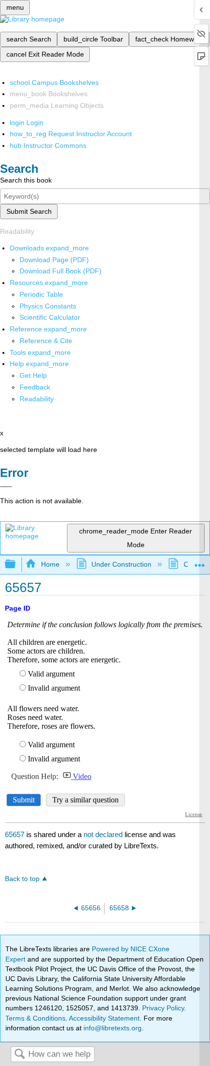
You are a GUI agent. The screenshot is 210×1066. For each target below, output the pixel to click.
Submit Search (29, 211)
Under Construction (121, 564)
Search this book (26, 180)
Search (19, 1054)
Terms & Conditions (35, 1018)
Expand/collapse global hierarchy (17, 564)
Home (50, 564)
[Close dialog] (6, 486)
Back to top (22, 878)
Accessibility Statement (104, 1018)
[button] (35, 387)
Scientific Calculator (50, 317)
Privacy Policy (163, 1008)
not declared (104, 834)
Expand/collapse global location (199, 561)
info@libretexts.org (112, 1028)
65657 (14, 834)
